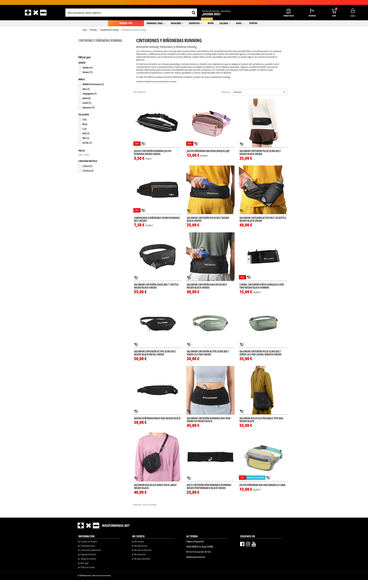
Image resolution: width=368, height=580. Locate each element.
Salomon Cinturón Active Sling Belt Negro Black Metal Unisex (155, 353)
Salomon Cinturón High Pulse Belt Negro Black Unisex (207, 286)
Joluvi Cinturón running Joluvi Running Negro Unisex (152, 152)
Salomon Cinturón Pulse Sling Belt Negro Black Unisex (260, 152)
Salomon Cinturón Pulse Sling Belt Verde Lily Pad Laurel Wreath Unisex (260, 353)
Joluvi (87, 98)
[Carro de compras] (333, 11)
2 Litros (87, 166)
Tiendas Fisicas (288, 16)
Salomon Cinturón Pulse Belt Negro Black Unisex (208, 219)
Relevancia (260, 92)
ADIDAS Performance (93, 84)
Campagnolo (90, 93)
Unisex (88, 72)
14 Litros (88, 170)
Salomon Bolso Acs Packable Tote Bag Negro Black (261, 419)
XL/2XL (87, 142)
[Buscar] (193, 13)
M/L (86, 138)
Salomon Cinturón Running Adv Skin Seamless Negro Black (208, 419)
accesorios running (220, 76)
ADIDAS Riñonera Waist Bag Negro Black (157, 418)
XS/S (86, 133)
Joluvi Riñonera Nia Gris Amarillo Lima (262, 485)
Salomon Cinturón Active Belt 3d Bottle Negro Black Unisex (262, 219)
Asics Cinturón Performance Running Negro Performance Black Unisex (209, 486)
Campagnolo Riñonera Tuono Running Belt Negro (157, 219)
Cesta (334, 16)
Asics (86, 89)
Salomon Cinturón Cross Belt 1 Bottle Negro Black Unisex (156, 286)
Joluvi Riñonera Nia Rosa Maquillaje (208, 151)
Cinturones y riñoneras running (100, 40)
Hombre (88, 67)
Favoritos (312, 16)
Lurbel (87, 102)
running (175, 64)
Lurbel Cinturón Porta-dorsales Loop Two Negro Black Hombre (261, 286)
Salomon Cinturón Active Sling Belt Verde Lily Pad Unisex (208, 353)
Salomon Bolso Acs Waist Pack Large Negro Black (155, 486)
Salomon (88, 107)
